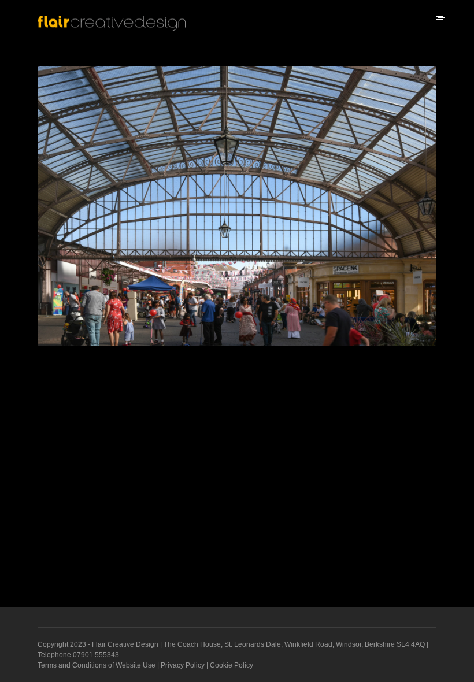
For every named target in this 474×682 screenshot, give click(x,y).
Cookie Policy (231, 665)
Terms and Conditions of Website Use (96, 665)
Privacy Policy (183, 665)
